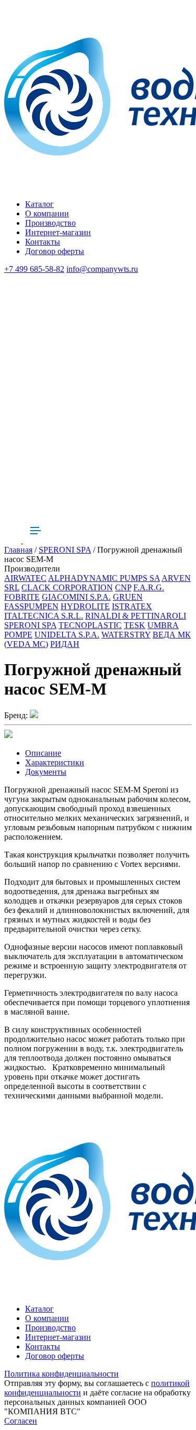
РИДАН (64, 644)
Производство (50, 222)
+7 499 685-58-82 (34, 269)
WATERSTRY (126, 634)
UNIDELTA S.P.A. (66, 634)
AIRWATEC (25, 578)
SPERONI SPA (65, 549)
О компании (47, 213)
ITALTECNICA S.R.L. (43, 615)
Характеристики (54, 762)
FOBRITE (22, 596)
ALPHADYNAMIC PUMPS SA (104, 578)
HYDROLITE (85, 606)
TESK (134, 625)
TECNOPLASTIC (90, 625)
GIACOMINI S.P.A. (76, 596)
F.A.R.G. (148, 587)
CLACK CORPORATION (67, 587)
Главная (18, 549)
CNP (123, 587)
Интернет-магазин (58, 232)
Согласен (20, 1420)
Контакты (42, 241)
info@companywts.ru (102, 269)
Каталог (39, 204)
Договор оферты (54, 251)
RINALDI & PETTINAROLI (135, 615)
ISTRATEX (132, 606)
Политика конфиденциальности (61, 1373)
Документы (45, 771)
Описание (43, 753)
